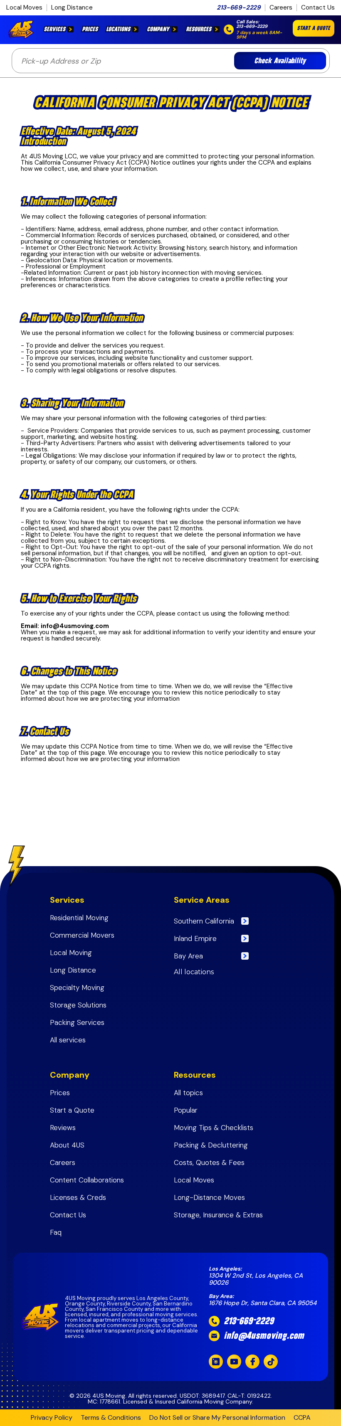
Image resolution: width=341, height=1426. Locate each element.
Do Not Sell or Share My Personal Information (217, 1417)
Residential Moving (79, 917)
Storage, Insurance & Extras (218, 1215)
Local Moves (24, 8)
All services (68, 1040)
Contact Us (318, 8)
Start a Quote (72, 1110)
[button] (59, 29)
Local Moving (71, 952)
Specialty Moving (77, 987)
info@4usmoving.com (264, 1335)
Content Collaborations (87, 1180)
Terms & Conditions (111, 1417)
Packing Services (77, 1022)
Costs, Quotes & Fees (209, 1162)
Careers (280, 8)
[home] (23, 29)
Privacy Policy (51, 1417)
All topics (188, 1092)
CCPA (302, 1417)
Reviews (63, 1127)
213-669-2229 (239, 8)
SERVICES (54, 29)
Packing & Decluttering (211, 1145)
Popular (186, 1110)
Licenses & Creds (78, 1197)
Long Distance (72, 8)
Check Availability (280, 61)
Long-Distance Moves (210, 1197)
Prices (90, 29)
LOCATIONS (118, 29)
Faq (56, 1232)
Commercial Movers (82, 935)
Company (158, 29)
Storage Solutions (78, 1005)
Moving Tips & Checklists (214, 1127)
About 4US (67, 1145)
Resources (198, 29)
